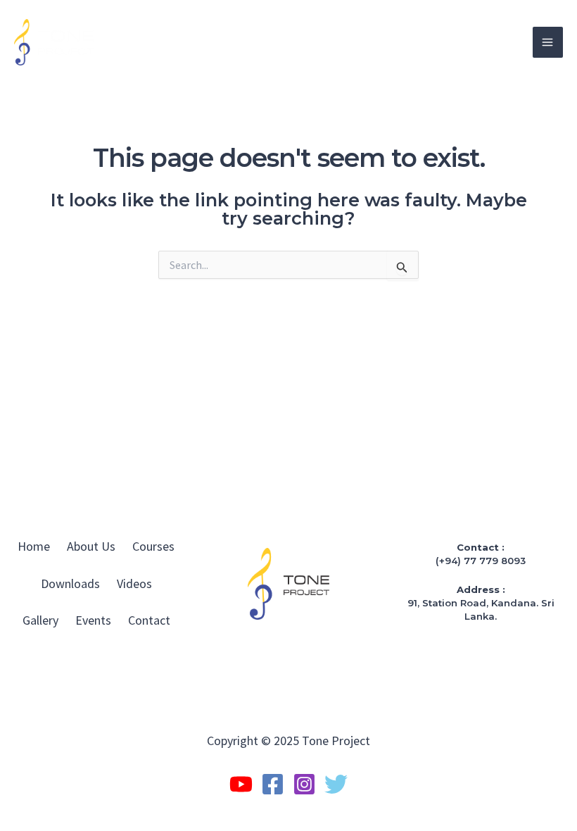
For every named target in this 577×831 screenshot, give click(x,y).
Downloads (70, 583)
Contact (149, 620)
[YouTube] (241, 784)
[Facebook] (272, 784)
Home (34, 546)
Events (93, 620)
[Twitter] (336, 784)
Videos (134, 583)
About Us (91, 546)
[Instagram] (304, 784)
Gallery (40, 620)
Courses (153, 546)
